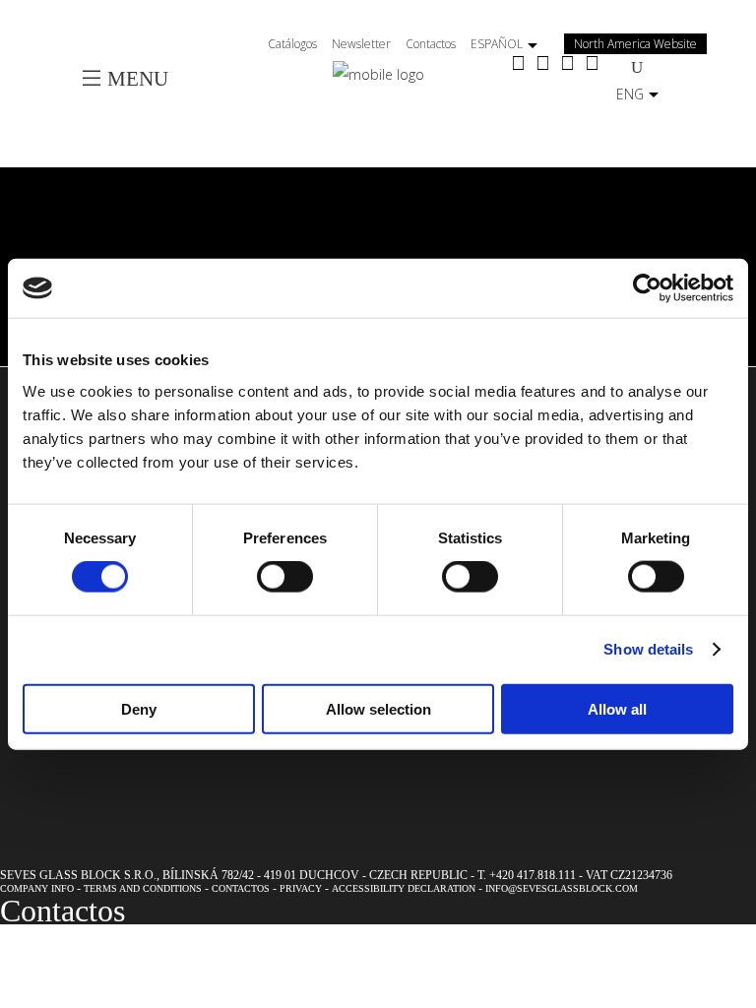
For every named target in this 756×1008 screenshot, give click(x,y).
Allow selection (378, 708)
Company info (37, 888)
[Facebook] (518, 64)
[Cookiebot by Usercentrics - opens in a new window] (647, 288)
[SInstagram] (543, 64)
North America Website (635, 43)
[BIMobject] (592, 64)
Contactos (431, 43)
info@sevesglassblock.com (561, 888)
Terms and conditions (143, 888)
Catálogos (292, 43)
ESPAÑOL (497, 43)
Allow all (617, 708)
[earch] (642, 66)
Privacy (301, 888)
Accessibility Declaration (403, 888)
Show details (648, 649)
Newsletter (361, 43)
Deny (139, 708)
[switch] (285, 577)
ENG (630, 94)
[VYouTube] (567, 64)
